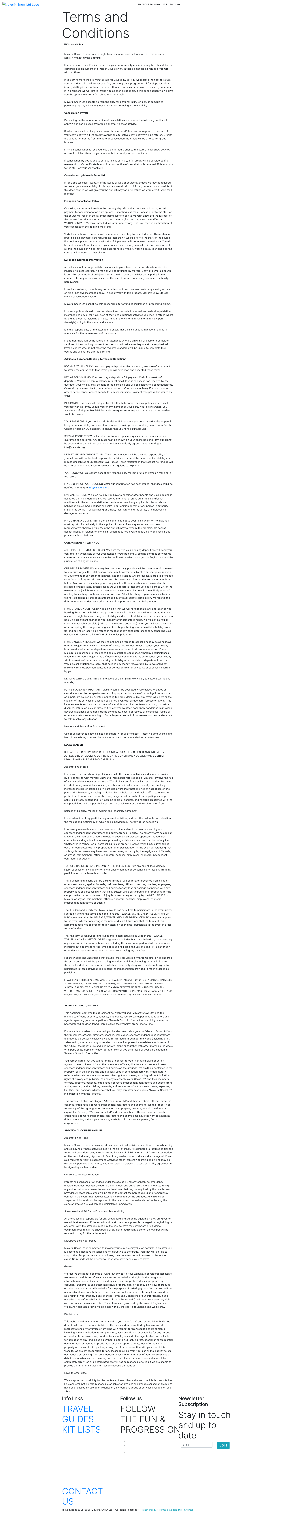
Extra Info (128, 4)
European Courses (107, 4)
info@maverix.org (99, 487)
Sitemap (189, 1509)
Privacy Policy (148, 1509)
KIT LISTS (81, 1429)
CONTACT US (82, 1496)
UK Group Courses (82, 4)
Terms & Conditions (170, 1509)
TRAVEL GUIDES (78, 1414)
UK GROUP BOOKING (149, 4)
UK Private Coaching (55, 4)
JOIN (223, 1445)
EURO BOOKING (171, 4)
